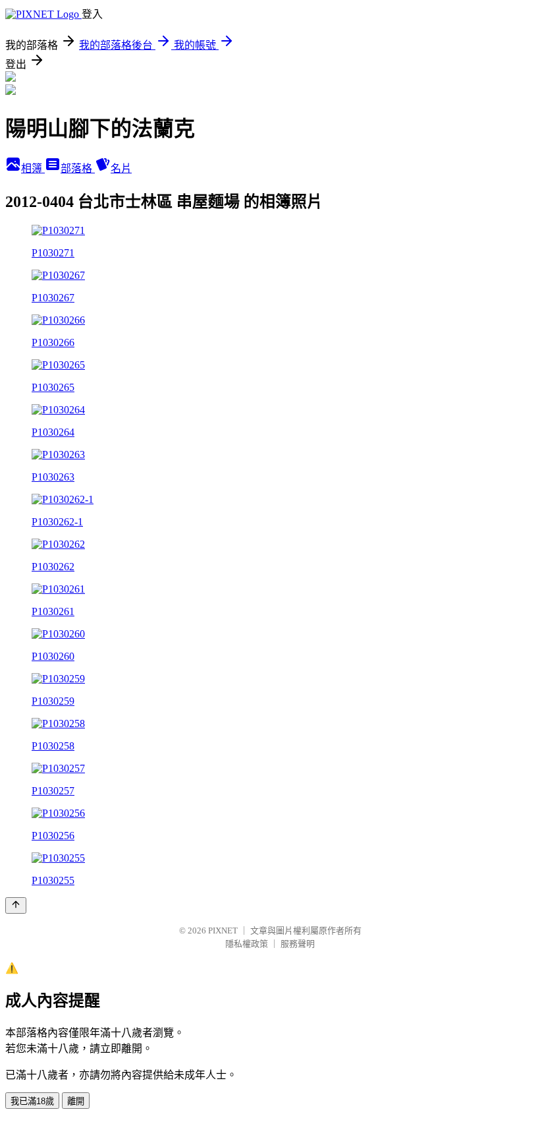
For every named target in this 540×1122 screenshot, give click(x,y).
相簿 (33, 168)
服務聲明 (298, 944)
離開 (75, 1101)
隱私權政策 (246, 944)
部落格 (78, 168)
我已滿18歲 (32, 1101)
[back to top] (15, 905)
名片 (121, 168)
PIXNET (223, 930)
